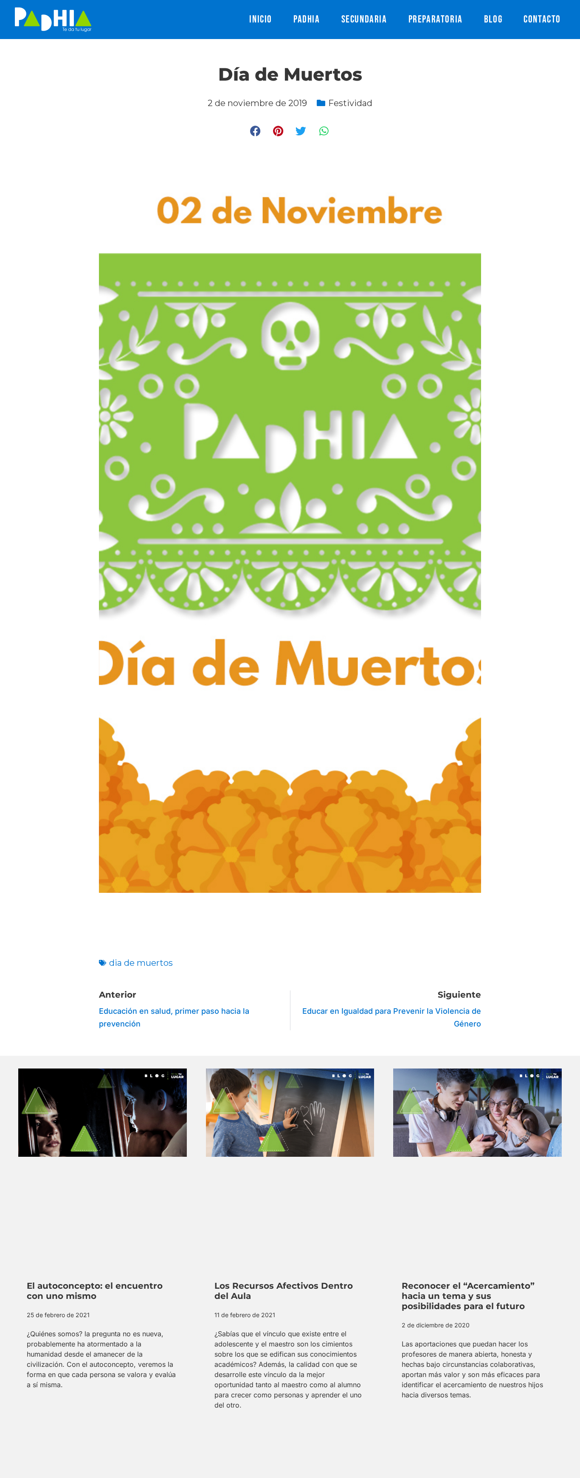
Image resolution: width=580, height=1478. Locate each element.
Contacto (542, 19)
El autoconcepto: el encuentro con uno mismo (95, 1291)
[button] (256, 131)
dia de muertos (141, 963)
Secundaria (364, 19)
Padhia (306, 19)
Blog (493, 19)
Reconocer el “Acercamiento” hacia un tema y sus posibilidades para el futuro (468, 1296)
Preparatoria (435, 19)
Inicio (260, 19)
